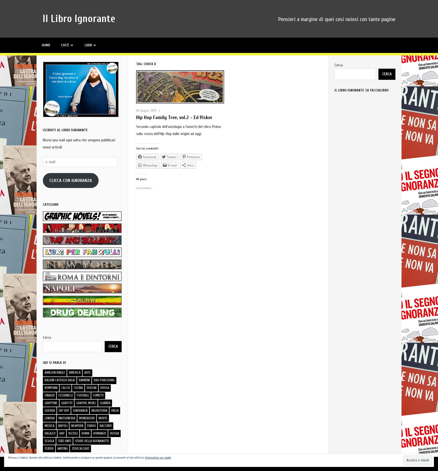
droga (104, 388)
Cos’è (65, 45)
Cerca (47, 337)
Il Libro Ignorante (79, 19)
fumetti (98, 395)
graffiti (66, 403)
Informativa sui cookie (158, 457)
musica (49, 426)
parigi (91, 426)
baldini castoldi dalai (60, 380)
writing (63, 448)
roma (85, 433)
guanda (105, 403)
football (83, 395)
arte (87, 372)
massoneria (67, 418)
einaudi (50, 395)
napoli (62, 426)
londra (50, 418)
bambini (84, 380)
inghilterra (99, 410)
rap (62, 433)
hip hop (64, 410)
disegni (92, 388)
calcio (65, 388)
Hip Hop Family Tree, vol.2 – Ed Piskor (174, 117)
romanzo (99, 433)
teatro (49, 448)
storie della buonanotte (92, 441)
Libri (88, 45)
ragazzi (50, 433)
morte (103, 418)
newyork (77, 426)
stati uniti (64, 441)
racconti (106, 426)
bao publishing (104, 380)
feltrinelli (66, 395)
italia (115, 410)
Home (46, 45)
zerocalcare (80, 448)
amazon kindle (55, 372)
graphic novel (86, 403)
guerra (50, 410)
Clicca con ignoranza (70, 180)
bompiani (51, 388)
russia (114, 433)
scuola (49, 441)
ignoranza (80, 410)
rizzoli (73, 433)
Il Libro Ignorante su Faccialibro (362, 90)
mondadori (87, 418)
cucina (78, 388)
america (75, 372)
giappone (51, 403)
